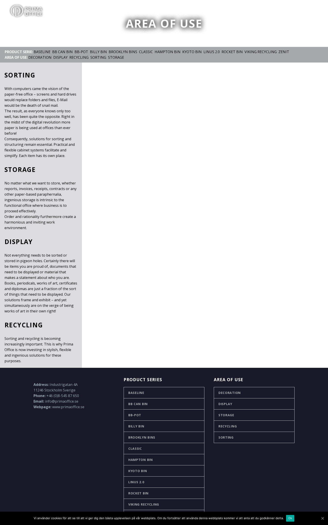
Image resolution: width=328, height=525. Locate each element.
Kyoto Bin (192, 51)
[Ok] (322, 518)
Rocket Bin (232, 51)
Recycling (79, 57)
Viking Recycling (261, 51)
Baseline (42, 51)
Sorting (98, 57)
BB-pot (81, 51)
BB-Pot (134, 415)
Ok (290, 518)
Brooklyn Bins (123, 51)
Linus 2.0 (211, 51)
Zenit (283, 51)
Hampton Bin (168, 51)
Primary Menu (316, 11)
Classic (146, 51)
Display (60, 57)
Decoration (40, 57)
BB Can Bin (62, 51)
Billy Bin (98, 51)
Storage (116, 57)
